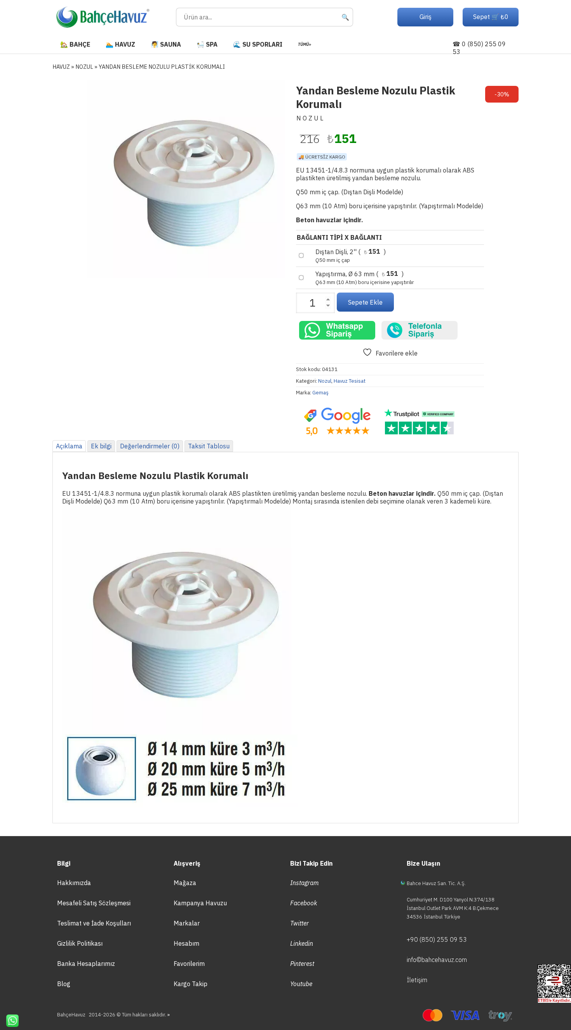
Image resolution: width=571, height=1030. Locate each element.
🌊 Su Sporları (257, 44)
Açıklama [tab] (69, 446)
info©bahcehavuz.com (437, 960)
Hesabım (186, 943)
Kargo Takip (190, 984)
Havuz (61, 66)
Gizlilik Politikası (80, 943)
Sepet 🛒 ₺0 (490, 17)
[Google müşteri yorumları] (337, 422)
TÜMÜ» (304, 44)
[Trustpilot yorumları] (419, 422)
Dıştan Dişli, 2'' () (350, 255)
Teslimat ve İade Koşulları (94, 923)
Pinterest (302, 963)
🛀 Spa (207, 44)
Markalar (187, 923)
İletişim (417, 980)
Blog (63, 984)
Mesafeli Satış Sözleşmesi (94, 903)
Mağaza (185, 883)
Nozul (84, 66)
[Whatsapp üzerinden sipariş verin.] (337, 330)
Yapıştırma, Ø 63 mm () (364, 278)
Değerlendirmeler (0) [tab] (149, 446)
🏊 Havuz (120, 44)
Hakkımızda (74, 883)
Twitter (299, 923)
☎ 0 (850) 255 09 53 (479, 48)
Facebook (303, 903)
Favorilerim (189, 963)
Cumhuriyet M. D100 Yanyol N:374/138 (450, 899)
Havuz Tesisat (350, 381)
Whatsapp (9, 1020)
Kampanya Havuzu (200, 903)
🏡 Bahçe (75, 44)
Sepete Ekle (365, 302)
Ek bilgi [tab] (101, 446)
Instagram (304, 883)
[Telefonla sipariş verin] (419, 330)
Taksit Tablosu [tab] (209, 446)
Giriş (426, 17)
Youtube (301, 984)
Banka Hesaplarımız (86, 963)
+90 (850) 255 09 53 (437, 939)
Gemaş (320, 392)
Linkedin (301, 943)
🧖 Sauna (166, 44)
